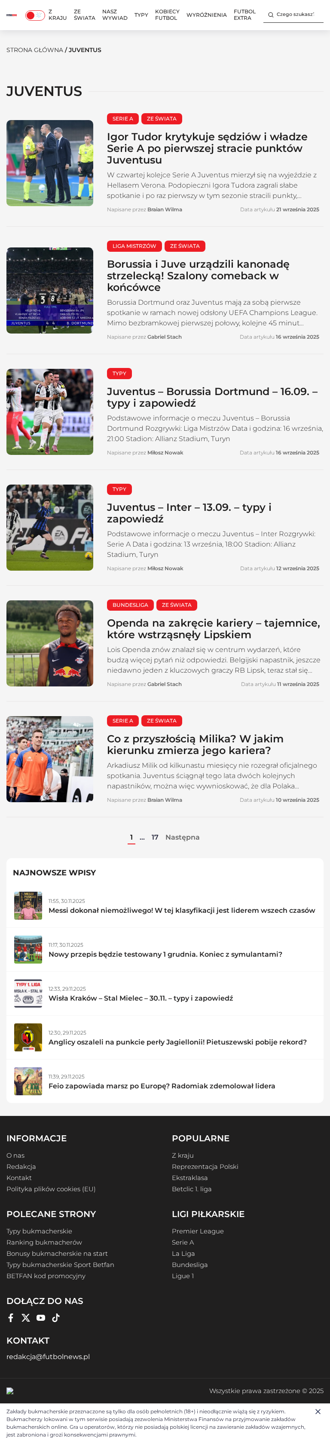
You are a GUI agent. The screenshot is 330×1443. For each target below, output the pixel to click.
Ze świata (84, 14)
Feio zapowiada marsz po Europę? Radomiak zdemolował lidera (162, 1086)
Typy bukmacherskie (39, 1231)
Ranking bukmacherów (44, 1242)
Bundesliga (190, 1265)
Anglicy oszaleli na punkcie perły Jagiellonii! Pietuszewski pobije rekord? (178, 1042)
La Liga (183, 1254)
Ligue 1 (183, 1276)
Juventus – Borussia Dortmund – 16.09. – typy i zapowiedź (212, 397)
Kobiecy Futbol (167, 14)
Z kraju (58, 14)
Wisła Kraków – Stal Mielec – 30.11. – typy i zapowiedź (141, 998)
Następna (182, 837)
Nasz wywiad (115, 14)
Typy (141, 15)
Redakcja (21, 1167)
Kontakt (19, 1178)
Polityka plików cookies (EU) (51, 1189)
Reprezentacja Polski (205, 1167)
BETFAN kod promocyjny (46, 1276)
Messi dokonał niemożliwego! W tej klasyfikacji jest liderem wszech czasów (182, 910)
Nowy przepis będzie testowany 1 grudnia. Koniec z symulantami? (165, 954)
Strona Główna (34, 50)
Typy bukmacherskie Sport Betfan (60, 1265)
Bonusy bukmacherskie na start (57, 1254)
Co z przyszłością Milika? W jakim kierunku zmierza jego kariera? (195, 744)
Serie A (183, 1242)
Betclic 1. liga (192, 1189)
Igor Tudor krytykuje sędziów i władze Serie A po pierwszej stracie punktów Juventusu (207, 148)
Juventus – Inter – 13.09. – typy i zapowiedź (189, 513)
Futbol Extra (245, 14)
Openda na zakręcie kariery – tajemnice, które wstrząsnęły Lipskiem (213, 629)
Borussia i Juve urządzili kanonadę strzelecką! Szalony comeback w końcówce (198, 276)
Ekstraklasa (190, 1178)
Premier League (198, 1231)
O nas (15, 1155)
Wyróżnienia (206, 15)
